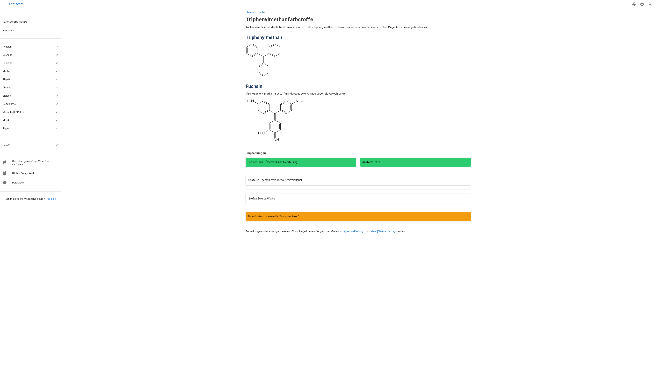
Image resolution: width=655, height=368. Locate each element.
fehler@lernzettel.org (383, 231)
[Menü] (5, 4)
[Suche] (650, 4)
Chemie (250, 12)
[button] (30, 47)
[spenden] (634, 4)
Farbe (262, 12)
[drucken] (642, 4)
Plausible (51, 198)
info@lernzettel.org (351, 231)
